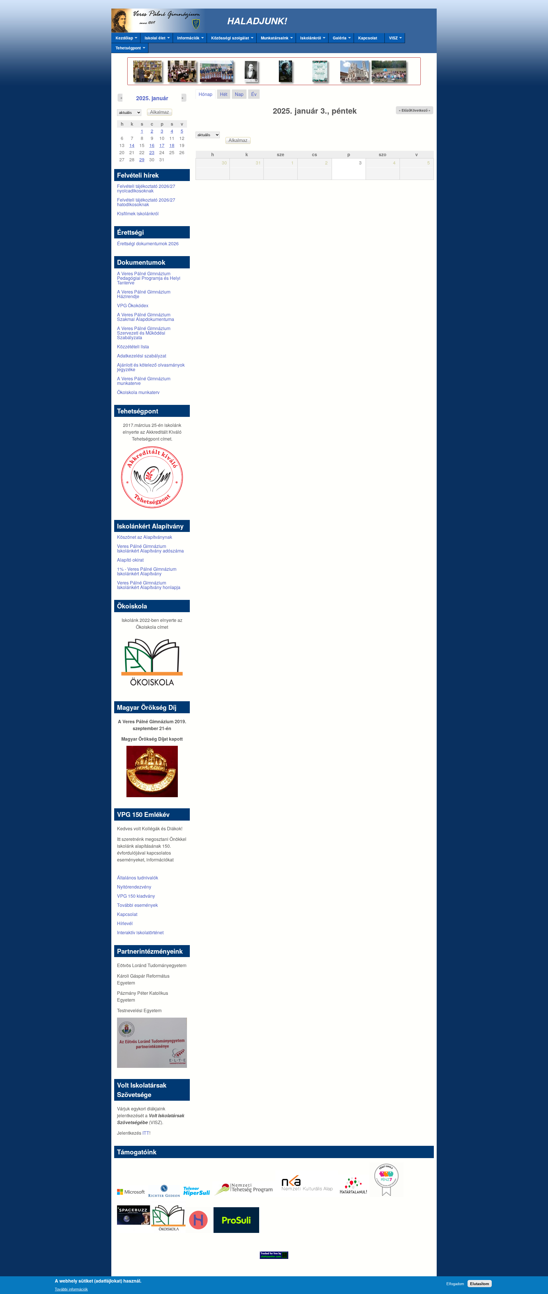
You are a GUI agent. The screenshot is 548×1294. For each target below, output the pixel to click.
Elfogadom (455, 1283)
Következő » (420, 110)
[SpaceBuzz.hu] (134, 1231)
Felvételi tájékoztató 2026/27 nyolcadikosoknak (146, 188)
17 (161, 145)
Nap (239, 94)
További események (137, 905)
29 (141, 159)
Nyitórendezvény (134, 886)
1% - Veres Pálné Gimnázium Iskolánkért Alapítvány (146, 571)
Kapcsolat (367, 38)
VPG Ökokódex (132, 305)
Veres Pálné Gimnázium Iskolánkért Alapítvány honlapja (148, 584)
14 (131, 145)
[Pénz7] (386, 1195)
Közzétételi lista (133, 346)
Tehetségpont (126, 49)
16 (151, 145)
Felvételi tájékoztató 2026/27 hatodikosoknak (146, 202)
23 (151, 152)
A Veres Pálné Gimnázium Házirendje (143, 294)
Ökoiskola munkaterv (138, 392)
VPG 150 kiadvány (136, 896)
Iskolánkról (308, 39)
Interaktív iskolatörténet (140, 932)
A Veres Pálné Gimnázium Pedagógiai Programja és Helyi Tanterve (148, 278)
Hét (223, 94)
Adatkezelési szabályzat (141, 355)
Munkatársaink (273, 39)
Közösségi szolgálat (228, 39)
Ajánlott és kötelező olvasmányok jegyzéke (151, 367)
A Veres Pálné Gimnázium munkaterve (143, 380)
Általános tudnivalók (137, 877)
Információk (186, 39)
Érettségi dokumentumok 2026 (148, 243)
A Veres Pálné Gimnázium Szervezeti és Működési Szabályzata (143, 333)
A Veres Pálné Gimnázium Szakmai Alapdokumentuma (145, 316)
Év (254, 94)
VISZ (391, 39)
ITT (145, 1133)
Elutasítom (479, 1283)
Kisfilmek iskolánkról (138, 213)
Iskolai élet (153, 39)
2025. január (152, 98)
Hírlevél (125, 923)
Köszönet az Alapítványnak (144, 537)
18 (171, 145)
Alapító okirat (130, 559)
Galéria (337, 39)
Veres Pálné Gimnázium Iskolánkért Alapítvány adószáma (150, 548)
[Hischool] (181, 1231)
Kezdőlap (122, 39)
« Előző (404, 110)
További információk (71, 1289)
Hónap (207, 94)
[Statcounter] (274, 1255)
